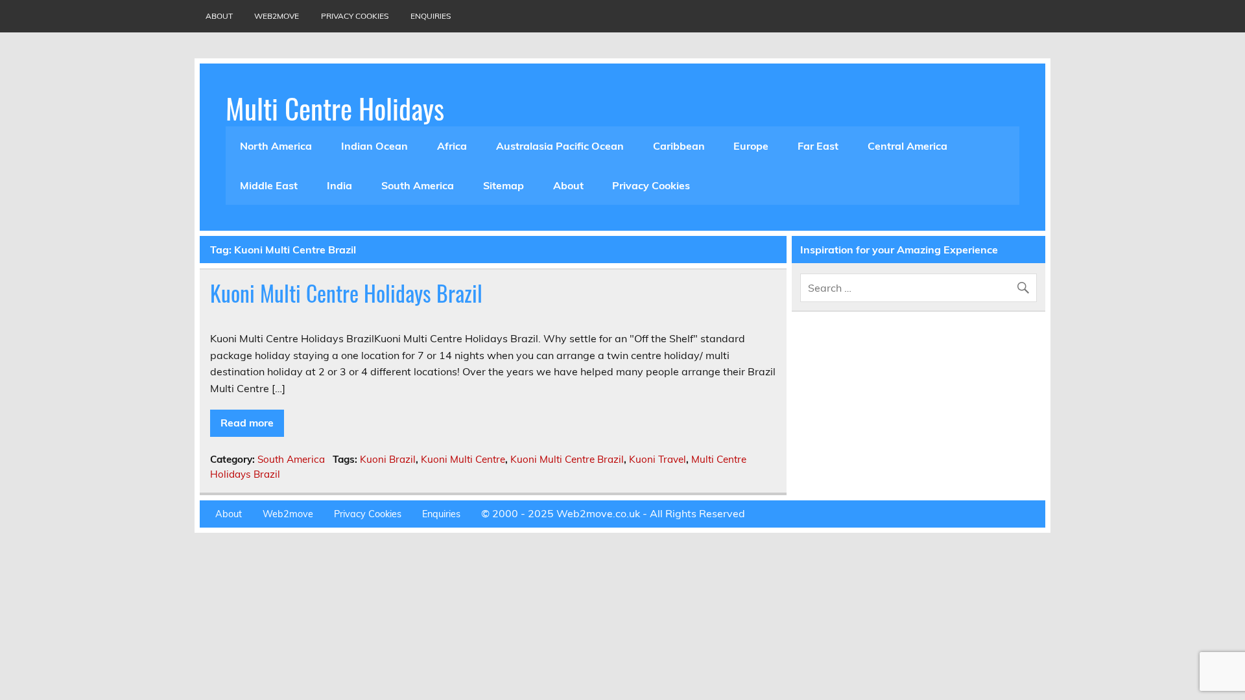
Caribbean (679, 145)
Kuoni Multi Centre (463, 459)
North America (276, 145)
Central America (907, 145)
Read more (247, 422)
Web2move (276, 16)
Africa (452, 145)
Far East (818, 145)
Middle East (269, 185)
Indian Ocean (374, 145)
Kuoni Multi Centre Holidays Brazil (346, 293)
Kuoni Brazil (388, 459)
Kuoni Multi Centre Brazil (567, 459)
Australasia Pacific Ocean (560, 145)
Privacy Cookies (354, 16)
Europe (750, 145)
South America (417, 185)
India (339, 185)
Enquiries (430, 16)
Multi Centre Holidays (335, 107)
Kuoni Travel (657, 459)
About (219, 16)
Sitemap (503, 185)
